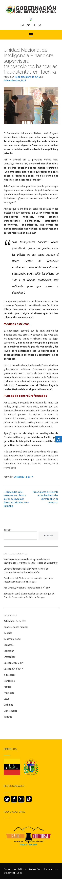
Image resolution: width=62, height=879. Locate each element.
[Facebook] (34, 25)
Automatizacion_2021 (15, 80)
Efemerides (9, 657)
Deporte (8, 633)
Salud (6, 698)
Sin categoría (10, 710)
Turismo (8, 716)
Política (7, 686)
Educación (9, 651)
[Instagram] (40, 25)
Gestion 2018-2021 (13, 663)
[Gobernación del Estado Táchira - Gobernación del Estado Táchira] (31, 9)
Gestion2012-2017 (23, 476)
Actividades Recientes (15, 621)
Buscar (7, 529)
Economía (9, 645)
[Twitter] (28, 25)
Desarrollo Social (12, 639)
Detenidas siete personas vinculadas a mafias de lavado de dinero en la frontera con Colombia (16, 499)
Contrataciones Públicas (16, 627)
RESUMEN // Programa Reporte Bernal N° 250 (27, 587)
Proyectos (9, 692)
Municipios (9, 681)
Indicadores (10, 675)
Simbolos (8, 704)
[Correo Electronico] (22, 25)
